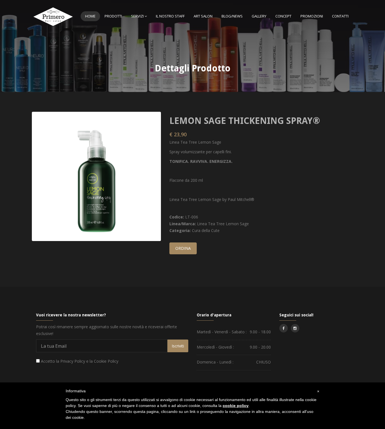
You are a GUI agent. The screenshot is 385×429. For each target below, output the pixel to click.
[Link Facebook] (283, 328)
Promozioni (311, 16)
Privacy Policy (72, 361)
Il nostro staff (170, 16)
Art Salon (203, 16)
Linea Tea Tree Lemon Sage (223, 223)
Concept (283, 16)
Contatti (340, 16)
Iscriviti (178, 346)
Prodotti (113, 16)
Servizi (137, 16)
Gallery (259, 16)
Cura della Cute (206, 230)
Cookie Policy (106, 361)
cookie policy (236, 405)
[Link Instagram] (295, 328)
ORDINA (183, 248)
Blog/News (232, 16)
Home (90, 16)
